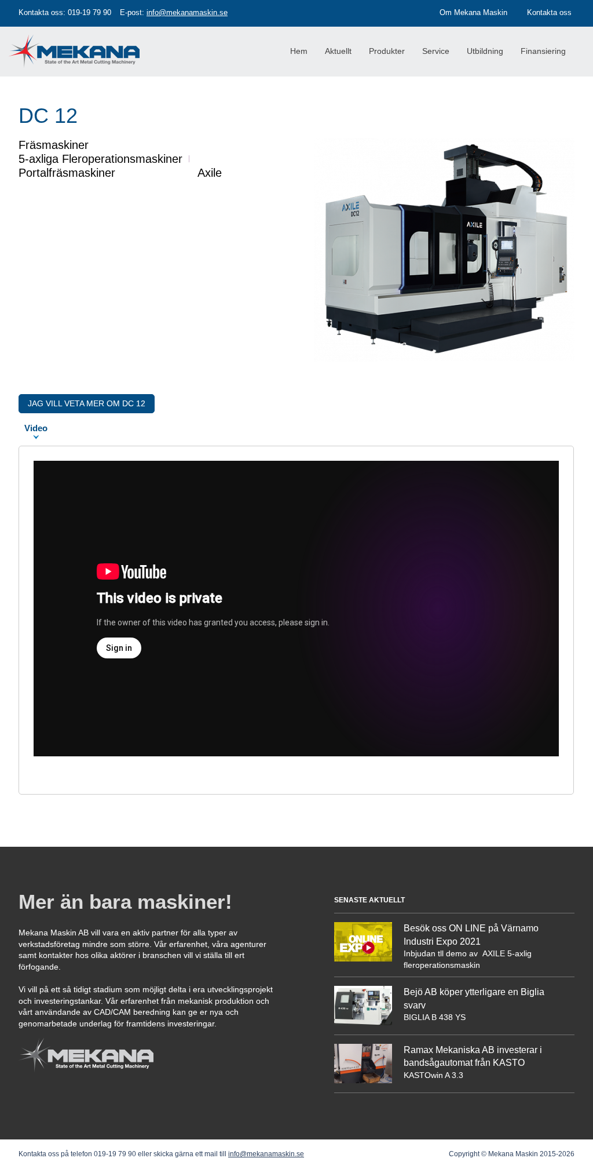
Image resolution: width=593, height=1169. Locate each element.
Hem (299, 51)
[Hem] (78, 41)
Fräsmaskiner (54, 145)
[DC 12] (444, 358)
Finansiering (543, 51)
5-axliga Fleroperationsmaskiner (100, 158)
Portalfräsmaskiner (67, 172)
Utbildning (485, 51)
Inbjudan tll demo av (442, 953)
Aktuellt (338, 51)
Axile (209, 172)
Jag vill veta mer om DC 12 (86, 403)
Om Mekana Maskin (473, 12)
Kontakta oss (549, 12)
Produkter (387, 51)
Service (435, 51)
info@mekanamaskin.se (187, 12)
